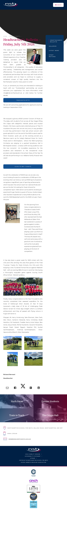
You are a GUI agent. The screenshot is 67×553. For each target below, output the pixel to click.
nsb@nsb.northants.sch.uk (20, 439)
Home (5, 36)
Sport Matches (52, 55)
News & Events (14, 36)
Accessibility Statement (33, 456)
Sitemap (32, 458)
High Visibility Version (32, 454)
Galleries (53, 46)
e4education (42, 462)
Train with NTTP (23, 100)
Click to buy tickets (23, 166)
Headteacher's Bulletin (55, 41)
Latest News (54, 50)
